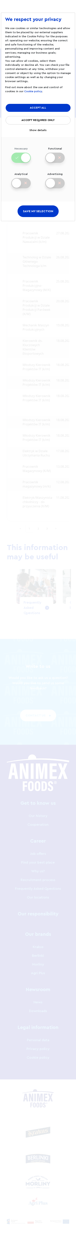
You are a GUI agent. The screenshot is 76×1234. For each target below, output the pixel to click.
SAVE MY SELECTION (38, 211)
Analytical (21, 174)
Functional (55, 148)
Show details (38, 130)
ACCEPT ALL (38, 107)
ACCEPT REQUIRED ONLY (38, 120)
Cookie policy (33, 91)
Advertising (55, 174)
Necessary (21, 148)
